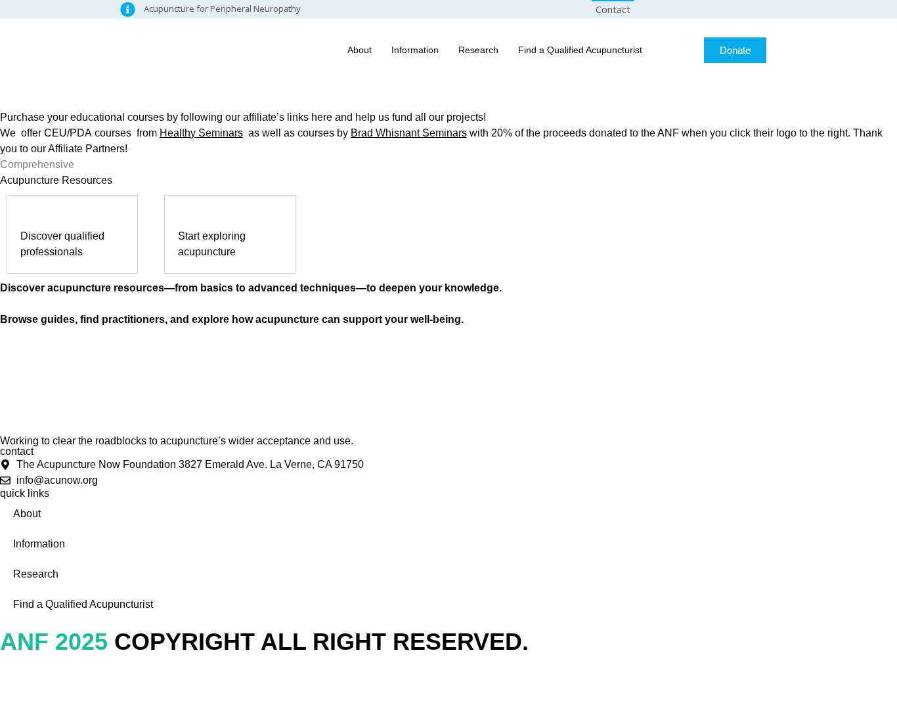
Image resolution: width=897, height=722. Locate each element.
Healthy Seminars (201, 132)
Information (415, 50)
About (359, 50)
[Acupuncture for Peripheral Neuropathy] (127, 9)
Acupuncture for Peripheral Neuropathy (222, 8)
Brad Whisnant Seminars (409, 132)
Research (478, 50)
